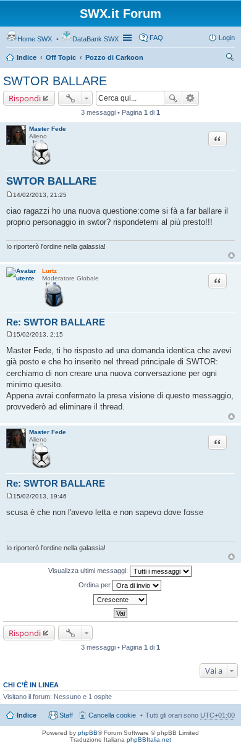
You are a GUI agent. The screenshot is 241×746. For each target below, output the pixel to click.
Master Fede (47, 128)
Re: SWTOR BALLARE (55, 322)
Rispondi (25, 98)
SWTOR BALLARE (55, 81)
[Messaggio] (9, 194)
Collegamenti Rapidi (128, 37)
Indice (26, 57)
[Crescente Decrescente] (120, 599)
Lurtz (49, 270)
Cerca (173, 98)
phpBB (88, 732)
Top (231, 255)
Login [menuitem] (227, 37)
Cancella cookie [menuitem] (112, 715)
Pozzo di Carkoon (114, 57)
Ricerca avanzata (190, 98)
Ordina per (95, 585)
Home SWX (34, 39)
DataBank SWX (95, 39)
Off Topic (61, 57)
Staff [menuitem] (66, 715)
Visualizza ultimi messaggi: (89, 570)
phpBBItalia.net (149, 739)
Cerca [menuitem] (230, 59)
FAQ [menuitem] (156, 37)
